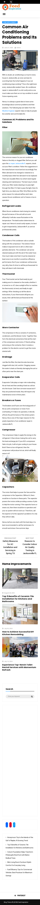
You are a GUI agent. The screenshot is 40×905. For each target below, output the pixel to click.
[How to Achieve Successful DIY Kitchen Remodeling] (20, 624)
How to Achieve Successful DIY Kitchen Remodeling (18, 633)
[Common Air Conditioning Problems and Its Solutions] (20, 70)
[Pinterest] (4, 2)
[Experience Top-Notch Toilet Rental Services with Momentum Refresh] (20, 657)
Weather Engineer (8, 111)
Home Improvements (10, 22)
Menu (5, 14)
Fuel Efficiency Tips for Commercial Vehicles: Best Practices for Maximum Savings (19, 873)
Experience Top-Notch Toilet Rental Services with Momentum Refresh (19, 667)
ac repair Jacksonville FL (17, 163)
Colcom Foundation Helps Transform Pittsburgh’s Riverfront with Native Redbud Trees (19, 855)
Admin (18, 47)
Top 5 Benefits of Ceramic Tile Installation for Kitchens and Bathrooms (18, 599)
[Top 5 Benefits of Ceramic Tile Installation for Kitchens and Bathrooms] (20, 588)
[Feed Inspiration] (11, 10)
